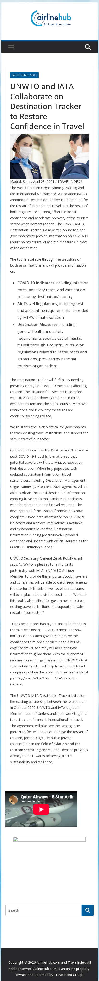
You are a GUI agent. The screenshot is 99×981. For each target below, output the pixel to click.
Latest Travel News (24, 75)
